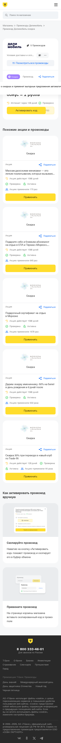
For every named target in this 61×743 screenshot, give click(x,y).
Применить (30, 197)
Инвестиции (44, 660)
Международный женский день (36, 682)
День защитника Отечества (17, 686)
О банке (18, 660)
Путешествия (41, 664)
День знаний (9, 682)
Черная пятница (11, 690)
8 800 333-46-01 (30, 649)
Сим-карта (25, 664)
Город (5, 668)
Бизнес (30, 660)
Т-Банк (6, 660)
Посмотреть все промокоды (32, 63)
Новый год (41, 686)
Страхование (9, 664)
